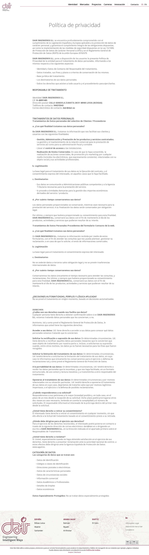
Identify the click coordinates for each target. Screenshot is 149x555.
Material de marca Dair (134, 526)
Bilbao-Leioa (39, 523)
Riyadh (66, 527)
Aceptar (70, 552)
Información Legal (132, 523)
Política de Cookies (93, 550)
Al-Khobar (67, 530)
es (142, 4)
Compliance (130, 530)
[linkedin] (126, 517)
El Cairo (95, 523)
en (145, 4)
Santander (38, 530)
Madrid (37, 527)
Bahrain (66, 523)
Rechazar (78, 552)
